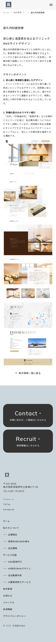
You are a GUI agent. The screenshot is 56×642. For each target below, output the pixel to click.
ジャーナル (8, 602)
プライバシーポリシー (14, 615)
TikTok (6, 504)
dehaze (51, 5)
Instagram (8, 509)
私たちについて (11, 527)
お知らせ (7, 595)
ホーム (6, 12)
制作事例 (17, 12)
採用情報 (7, 609)
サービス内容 (10, 554)
